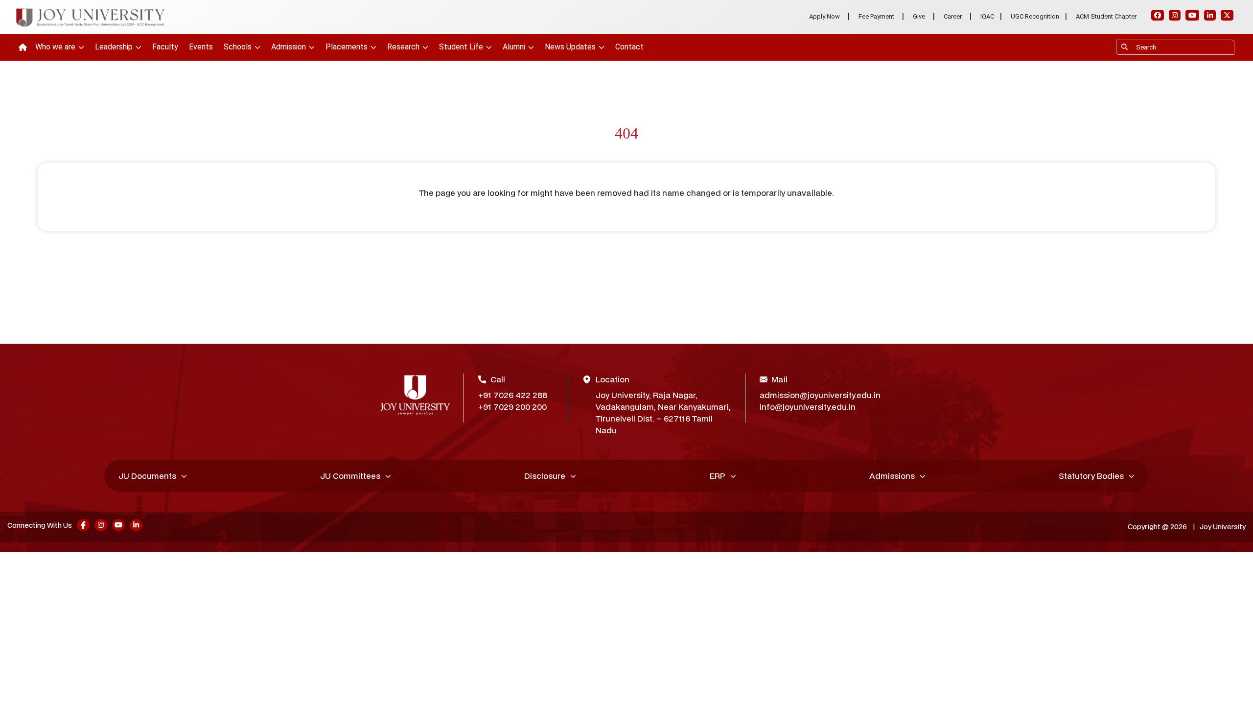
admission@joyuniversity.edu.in (817, 394)
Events (201, 46)
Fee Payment (876, 16)
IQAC (987, 16)
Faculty (165, 46)
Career (953, 16)
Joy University (1223, 526)
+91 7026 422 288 (512, 394)
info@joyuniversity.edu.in (808, 406)
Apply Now (824, 16)
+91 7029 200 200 (512, 406)
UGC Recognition (1035, 16)
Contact (629, 46)
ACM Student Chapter (1106, 16)
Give (919, 16)
